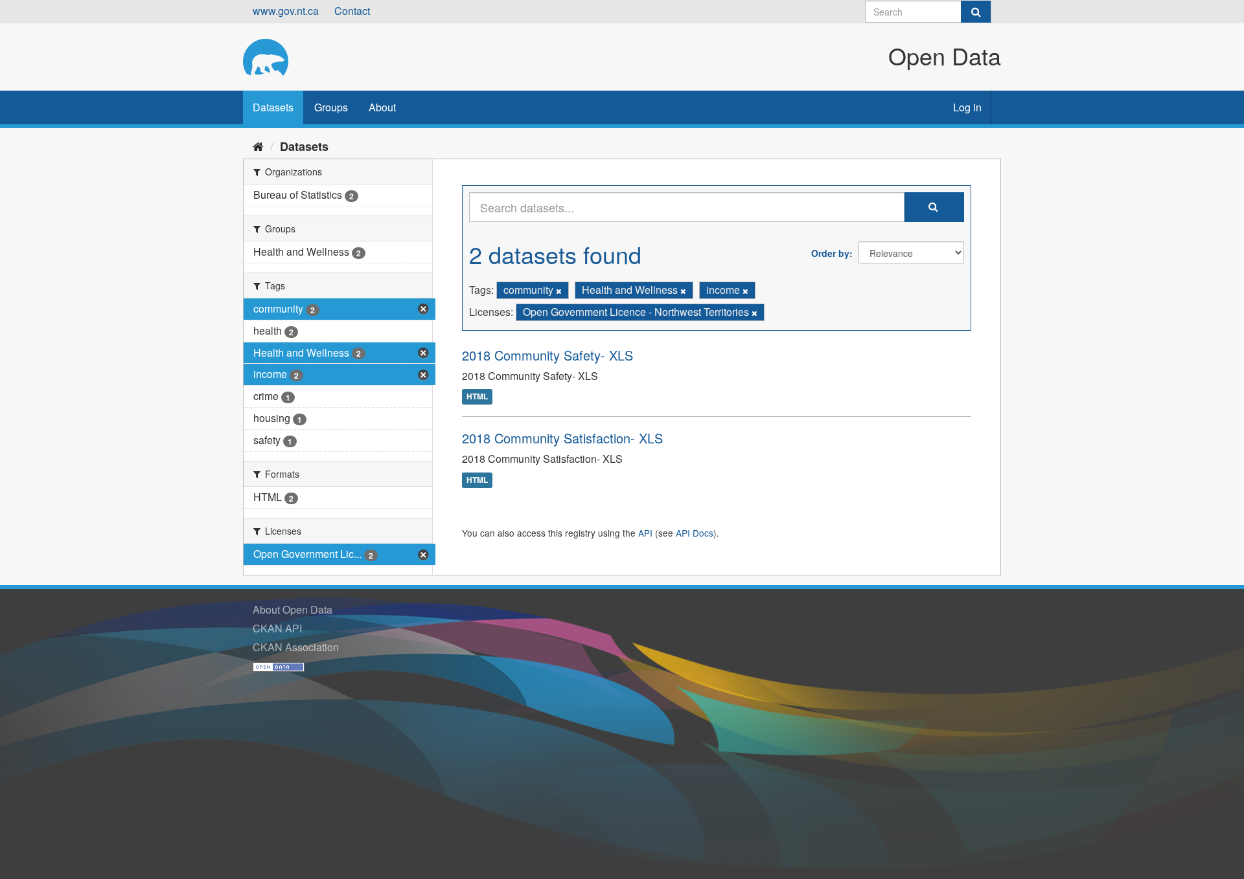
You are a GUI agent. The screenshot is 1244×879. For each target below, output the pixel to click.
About (382, 107)
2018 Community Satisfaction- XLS (562, 437)
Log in (967, 107)
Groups (331, 107)
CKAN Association (296, 647)
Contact (352, 10)
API (645, 532)
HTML (477, 397)
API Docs (694, 532)
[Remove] (559, 290)
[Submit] (976, 12)
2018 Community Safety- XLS (547, 355)
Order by (830, 253)
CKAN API (277, 628)
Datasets (273, 107)
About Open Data (292, 609)
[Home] (258, 145)
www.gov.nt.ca (286, 10)
